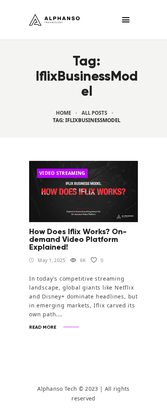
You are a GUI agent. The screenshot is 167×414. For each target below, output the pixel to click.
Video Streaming (62, 173)
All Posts (94, 112)
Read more (42, 327)
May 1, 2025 (51, 260)
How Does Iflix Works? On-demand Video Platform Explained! (78, 239)
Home (63, 112)
